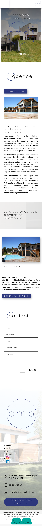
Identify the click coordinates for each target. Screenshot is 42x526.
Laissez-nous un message (21, 502)
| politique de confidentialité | (21, 523)
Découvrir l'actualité (16, 296)
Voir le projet (22, 54)
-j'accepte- (16, 520)
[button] (4, 4)
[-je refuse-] (39, 518)
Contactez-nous (15, 91)
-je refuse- (26, 520)
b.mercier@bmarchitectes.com (22, 492)
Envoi (32, 370)
